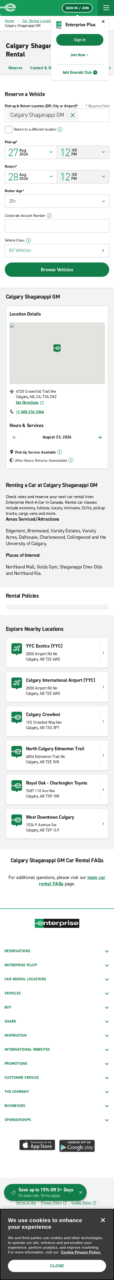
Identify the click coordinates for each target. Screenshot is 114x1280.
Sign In (79, 39)
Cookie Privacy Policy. (81, 1252)
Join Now (77, 55)
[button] (106, 8)
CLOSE (57, 1266)
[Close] (103, 1220)
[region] (57, 1244)
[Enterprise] (8, 8)
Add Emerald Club (77, 72)
